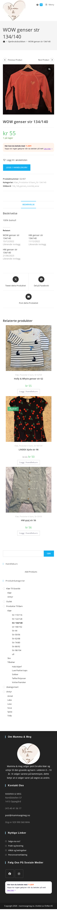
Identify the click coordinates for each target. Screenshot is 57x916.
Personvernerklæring (17, 854)
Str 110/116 (17, 615)
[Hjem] (4, 41)
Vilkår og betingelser (17, 850)
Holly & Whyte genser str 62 (28, 378)
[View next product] (52, 60)
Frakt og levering (15, 845)
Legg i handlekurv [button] (28, 391)
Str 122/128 (17, 618)
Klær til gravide (13, 588)
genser (23, 186)
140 (17, 186)
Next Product (43, 60)
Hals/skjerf (17, 666)
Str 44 (14, 630)
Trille (9, 715)
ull (13, 654)
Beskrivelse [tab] (28, 204)
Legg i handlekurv (16, 167)
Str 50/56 (38, 516)
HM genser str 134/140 (36, 237)
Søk (4, 548)
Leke (9, 700)
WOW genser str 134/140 (39, 41)
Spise (9, 711)
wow (37, 186)
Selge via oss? (14, 841)
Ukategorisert (12, 687)
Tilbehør (11, 662)
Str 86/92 (16, 646)
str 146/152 (17, 626)
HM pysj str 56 (28, 520)
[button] (15, 160)
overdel (30, 186)
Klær (16, 182)
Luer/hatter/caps (19, 670)
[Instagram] (19, 873)
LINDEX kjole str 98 (28, 449)
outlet (9, 601)
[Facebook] (10, 873)
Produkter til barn (27, 182)
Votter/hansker (19, 682)
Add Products (31, 571)
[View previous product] (5, 60)
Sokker (15, 674)
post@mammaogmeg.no (17, 815)
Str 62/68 (38, 375)
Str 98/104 (38, 445)
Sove (9, 708)
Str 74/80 (16, 642)
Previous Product (15, 60)
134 (13, 186)
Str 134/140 (41, 182)
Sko (9, 658)
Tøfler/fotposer (19, 678)
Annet (10, 696)
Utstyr (10, 596)
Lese (9, 704)
